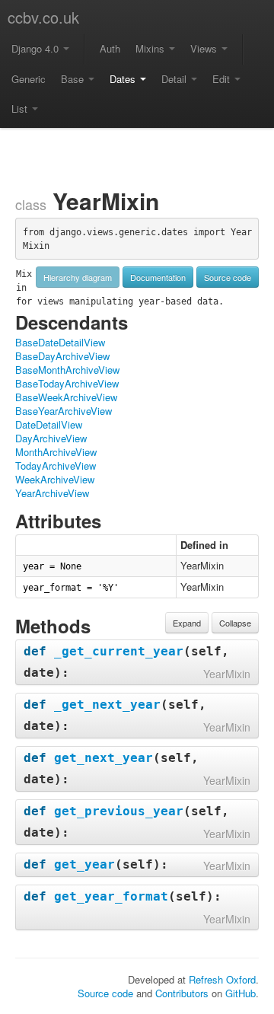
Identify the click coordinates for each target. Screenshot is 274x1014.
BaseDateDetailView (60, 342)
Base (74, 79)
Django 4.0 (36, 48)
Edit (222, 79)
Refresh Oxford (222, 979)
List (20, 108)
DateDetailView (48, 424)
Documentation (158, 277)
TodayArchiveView (55, 465)
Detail (175, 79)
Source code (227, 277)
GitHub (240, 993)
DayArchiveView (51, 438)
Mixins (151, 48)
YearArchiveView (52, 493)
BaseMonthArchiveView (67, 369)
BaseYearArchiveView (63, 410)
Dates (124, 79)
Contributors (182, 993)
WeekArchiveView (54, 479)
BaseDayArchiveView (62, 356)
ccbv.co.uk (43, 17)
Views (205, 48)
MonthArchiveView (56, 452)
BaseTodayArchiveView (67, 383)
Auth (110, 48)
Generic (28, 79)
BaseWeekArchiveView (66, 397)
